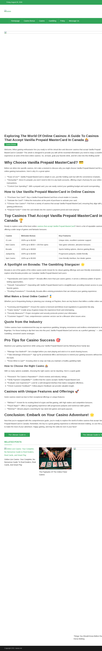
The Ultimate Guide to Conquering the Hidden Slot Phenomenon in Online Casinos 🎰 (19, 435)
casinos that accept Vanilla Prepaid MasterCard (56, 226)
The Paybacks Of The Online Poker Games (53, 473)
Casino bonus (29, 21)
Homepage (15, 21)
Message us (74, 21)
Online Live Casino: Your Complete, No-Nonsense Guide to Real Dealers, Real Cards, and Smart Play (20, 462)
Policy (62, 21)
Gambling (52, 21)
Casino (42, 21)
